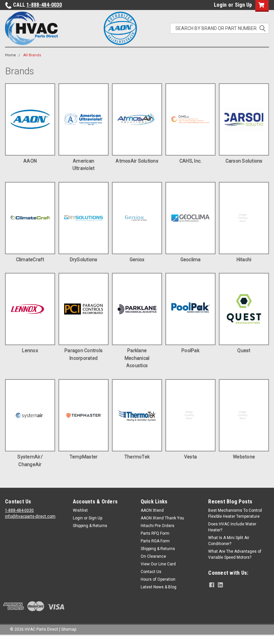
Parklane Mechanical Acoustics (137, 358)
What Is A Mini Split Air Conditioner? (228, 540)
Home (10, 55)
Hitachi (244, 259)
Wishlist (80, 510)
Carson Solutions (244, 161)
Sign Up (243, 5)
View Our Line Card (158, 564)
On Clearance (153, 556)
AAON (30, 161)
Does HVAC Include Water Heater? (232, 527)
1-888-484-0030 (44, 5)
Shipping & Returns (90, 525)
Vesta (190, 456)
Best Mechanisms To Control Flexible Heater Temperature (235, 513)
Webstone (244, 456)
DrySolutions (84, 259)
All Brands (32, 55)
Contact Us (151, 571)
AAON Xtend (152, 510)
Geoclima (190, 259)
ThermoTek (137, 456)
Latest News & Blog (158, 587)
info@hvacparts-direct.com (30, 516)
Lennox (30, 350)
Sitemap (68, 629)
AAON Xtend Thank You (162, 518)
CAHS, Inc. (190, 161)
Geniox (137, 259)
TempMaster (84, 456)
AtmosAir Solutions (137, 161)
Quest (243, 350)
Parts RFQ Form (155, 533)
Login (220, 5)
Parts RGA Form (155, 541)
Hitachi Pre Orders (157, 525)
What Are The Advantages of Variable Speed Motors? (234, 554)
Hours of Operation (158, 579)
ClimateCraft (30, 259)
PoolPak (190, 350)
